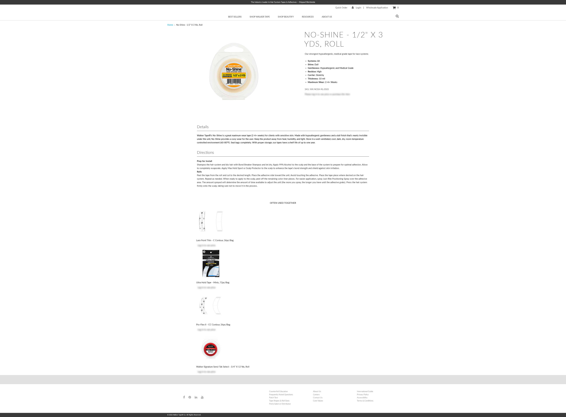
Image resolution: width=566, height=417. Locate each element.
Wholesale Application (377, 8)
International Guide (365, 391)
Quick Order (341, 8)
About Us (327, 17)
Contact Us (318, 398)
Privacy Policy (363, 395)
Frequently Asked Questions (281, 395)
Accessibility (362, 398)
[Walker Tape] (194, 392)
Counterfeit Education (278, 391)
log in (314, 94)
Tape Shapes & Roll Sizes (279, 401)
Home (170, 25)
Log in (201, 245)
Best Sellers (235, 17)
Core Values (318, 401)
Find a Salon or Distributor (280, 404)
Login (358, 8)
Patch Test (273, 398)
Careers (316, 395)
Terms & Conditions (365, 401)
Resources (308, 17)
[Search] (397, 16)
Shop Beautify (286, 17)
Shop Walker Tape (260, 17)
